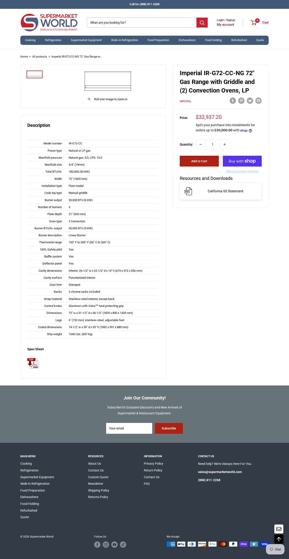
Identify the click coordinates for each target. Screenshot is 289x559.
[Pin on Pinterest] (241, 100)
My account (225, 25)
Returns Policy (98, 497)
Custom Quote (98, 477)
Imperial (185, 101)
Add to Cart (199, 161)
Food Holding (213, 40)
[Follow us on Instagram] (106, 544)
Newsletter (95, 483)
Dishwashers (187, 40)
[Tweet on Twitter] (250, 100)
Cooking (30, 40)
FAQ (147, 483)
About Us (94, 463)
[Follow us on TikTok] (123, 544)
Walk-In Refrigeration (124, 40)
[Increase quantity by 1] (224, 144)
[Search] (202, 23)
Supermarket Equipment (86, 40)
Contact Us (96, 470)
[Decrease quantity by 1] (200, 144)
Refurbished (239, 40)
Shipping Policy (98, 490)
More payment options (242, 171)
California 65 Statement (225, 191)
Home (24, 56)
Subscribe (169, 428)
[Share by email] (258, 100)
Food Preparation (158, 40)
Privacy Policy (153, 463)
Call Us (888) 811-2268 (144, 4)
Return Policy (153, 470)
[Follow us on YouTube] (114, 544)
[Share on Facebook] (233, 100)
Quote (260, 40)
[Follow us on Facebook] (97, 544)
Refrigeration (53, 40)
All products (39, 56)
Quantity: (186, 144)
